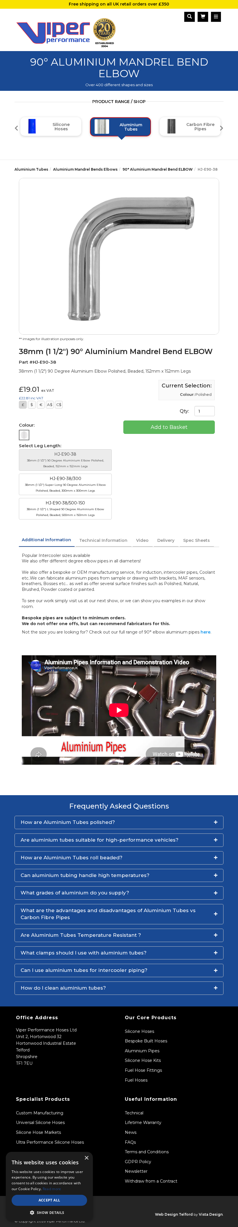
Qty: (185, 411)
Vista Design (211, 1214)
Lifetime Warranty (143, 1122)
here (205, 632)
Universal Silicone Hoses (40, 1122)
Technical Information (103, 540)
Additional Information (46, 539)
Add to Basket (169, 427)
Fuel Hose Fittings (143, 1070)
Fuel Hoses (136, 1080)
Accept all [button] (49, 1200)
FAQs (130, 1142)
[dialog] (49, 1186)
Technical (134, 1113)
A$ (50, 404)
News (130, 1132)
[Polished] (24, 435)
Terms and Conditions (147, 1151)
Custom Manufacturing (39, 1113)
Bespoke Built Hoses (146, 1041)
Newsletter (136, 1171)
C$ (59, 404)
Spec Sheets (196, 540)
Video (142, 540)
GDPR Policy (138, 1161)
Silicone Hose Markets (38, 1132)
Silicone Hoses (139, 1031)
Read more (52, 1188)
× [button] (86, 1158)
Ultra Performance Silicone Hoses (50, 1142)
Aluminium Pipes (142, 1050)
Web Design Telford (174, 1214)
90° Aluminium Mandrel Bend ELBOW (157, 169)
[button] (119, 822)
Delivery (165, 540)
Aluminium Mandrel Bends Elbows (85, 169)
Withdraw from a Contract (151, 1181)
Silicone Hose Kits (143, 1060)
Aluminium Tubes (31, 169)
